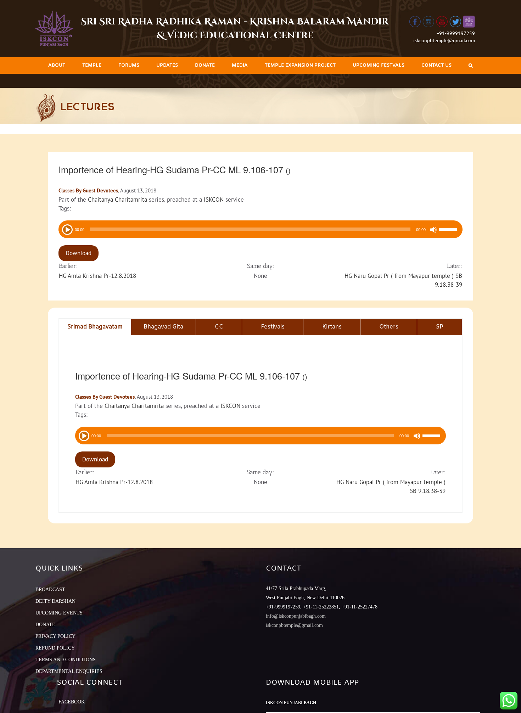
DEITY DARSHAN (55, 601)
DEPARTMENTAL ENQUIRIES (68, 671)
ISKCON (214, 199)
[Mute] (433, 229)
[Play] (66, 228)
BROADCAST (50, 589)
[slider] (449, 230)
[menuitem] (57, 65)
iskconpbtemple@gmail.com (444, 40)
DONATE (45, 624)
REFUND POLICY (55, 648)
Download (78, 253)
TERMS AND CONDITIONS (65, 659)
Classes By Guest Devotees (88, 190)
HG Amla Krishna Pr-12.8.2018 (97, 276)
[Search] (470, 65)
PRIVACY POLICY (55, 636)
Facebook (71, 701)
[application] (260, 229)
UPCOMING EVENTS (59, 613)
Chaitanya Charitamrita (117, 199)
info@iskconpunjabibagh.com (296, 616)
